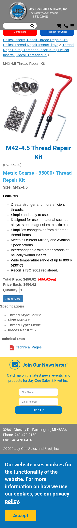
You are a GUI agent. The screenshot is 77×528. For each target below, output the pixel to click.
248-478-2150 (25, 434)
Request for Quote (57, 31)
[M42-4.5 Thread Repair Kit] (38, 106)
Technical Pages (29, 347)
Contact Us (20, 31)
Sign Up (38, 410)
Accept (20, 515)
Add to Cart (13, 298)
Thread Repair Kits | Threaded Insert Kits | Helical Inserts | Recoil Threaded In (38, 50)
